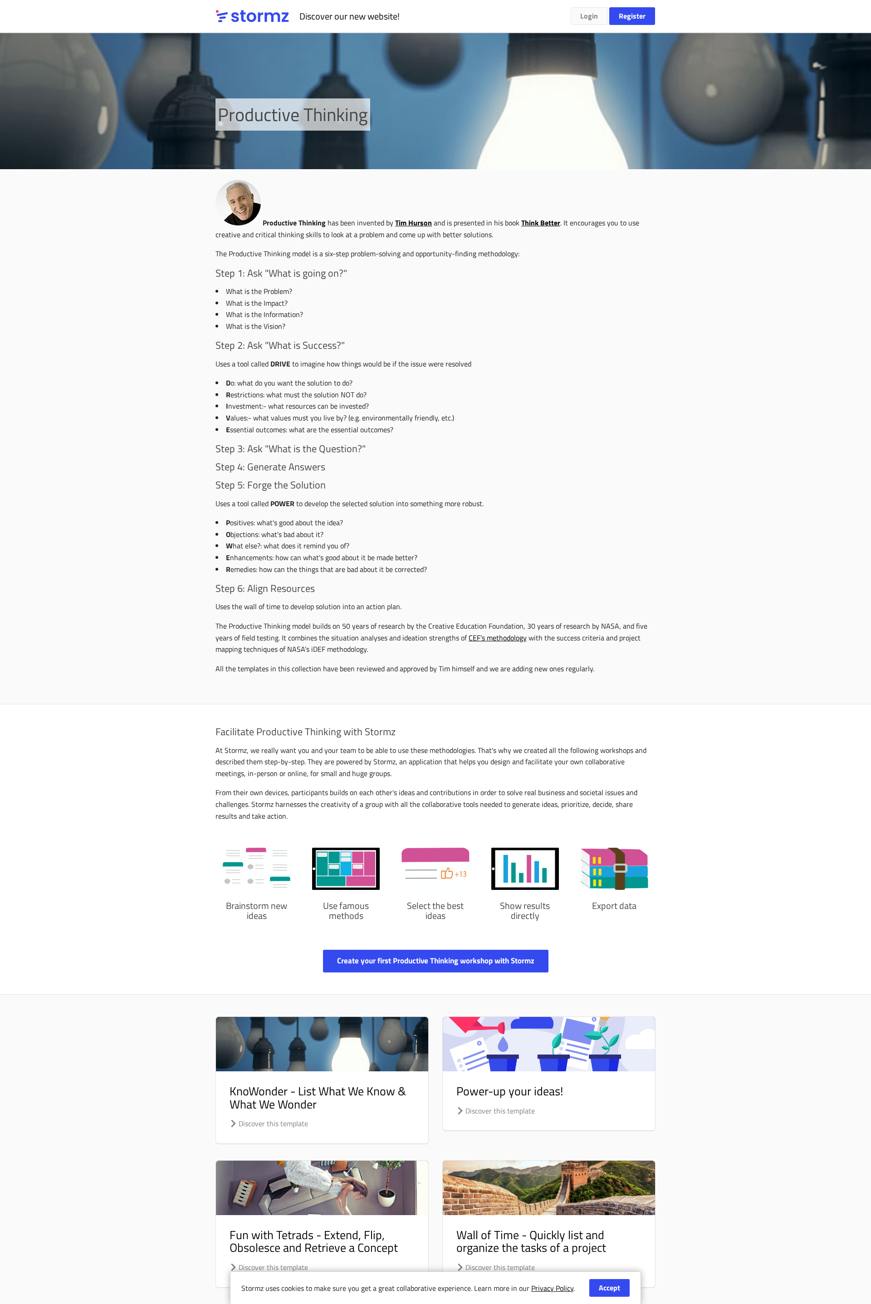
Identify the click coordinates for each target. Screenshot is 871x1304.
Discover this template (272, 1123)
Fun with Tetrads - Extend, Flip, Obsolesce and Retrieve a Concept (314, 1241)
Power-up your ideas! (509, 1091)
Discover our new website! (349, 16)
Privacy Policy (552, 1288)
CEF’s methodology (498, 637)
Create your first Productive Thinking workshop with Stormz (435, 961)
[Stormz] (252, 16)
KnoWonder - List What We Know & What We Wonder (318, 1097)
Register (632, 15)
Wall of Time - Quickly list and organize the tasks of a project (531, 1241)
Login (589, 15)
